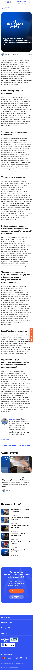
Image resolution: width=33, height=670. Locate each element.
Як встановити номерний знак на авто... (20, 526)
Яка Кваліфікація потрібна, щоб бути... (20, 518)
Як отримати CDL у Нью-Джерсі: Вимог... (20, 534)
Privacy (13, 664)
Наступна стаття (24, 445)
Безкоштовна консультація (16, 597)
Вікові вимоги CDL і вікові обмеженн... (20, 510)
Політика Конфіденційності (17, 663)
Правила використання (6, 663)
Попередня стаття (9, 445)
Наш (7, 7)
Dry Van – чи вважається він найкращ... (21, 543)
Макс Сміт (7, 54)
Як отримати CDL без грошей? (18, 551)
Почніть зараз (16, 591)
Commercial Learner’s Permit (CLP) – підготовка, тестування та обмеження (16, 479)
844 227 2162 (21, 2)
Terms (17, 664)
